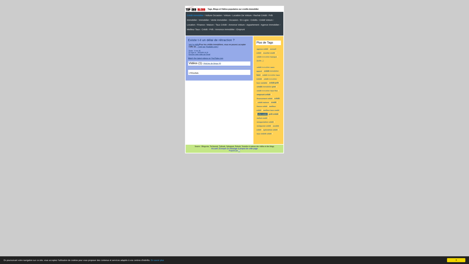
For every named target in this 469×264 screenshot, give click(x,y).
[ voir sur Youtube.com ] (207, 47)
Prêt (211, 29)
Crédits (253, 20)
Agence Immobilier (270, 25)
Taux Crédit (221, 25)
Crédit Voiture (266, 20)
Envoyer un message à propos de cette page (238, 149)
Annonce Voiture (237, 25)
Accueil (214, 149)
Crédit (205, 29)
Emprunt (240, 29)
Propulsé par (233, 151)
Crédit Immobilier (195, 15)
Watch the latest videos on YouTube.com (205, 58)
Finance (201, 25)
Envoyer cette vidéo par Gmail (199, 54)
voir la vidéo (194, 45)
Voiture (227, 15)
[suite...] (260, 61)
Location (191, 25)
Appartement (252, 25)
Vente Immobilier (219, 20)
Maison (210, 25)
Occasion (233, 20)
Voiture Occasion (213, 15)
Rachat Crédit (260, 15)
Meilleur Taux (193, 29)
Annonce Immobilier (225, 29)
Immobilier (204, 20)
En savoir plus (157, 260)
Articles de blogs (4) (212, 63)
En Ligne (244, 20)
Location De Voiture (242, 15)
